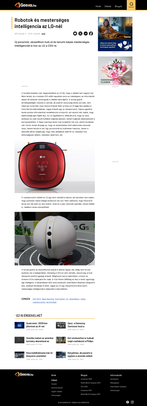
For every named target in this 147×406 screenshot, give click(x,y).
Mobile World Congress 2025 (90, 383)
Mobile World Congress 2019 (90, 394)
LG (67, 299)
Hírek (98, 6)
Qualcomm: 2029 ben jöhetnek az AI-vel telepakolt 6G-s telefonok (39, 326)
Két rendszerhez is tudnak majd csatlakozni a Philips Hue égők (81, 341)
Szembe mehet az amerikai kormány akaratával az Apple (39, 341)
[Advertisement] (115, 124)
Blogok (118, 6)
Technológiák (55, 395)
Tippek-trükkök (56, 391)
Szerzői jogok (115, 390)
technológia (51, 302)
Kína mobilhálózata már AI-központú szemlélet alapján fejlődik (39, 355)
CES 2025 (84, 387)
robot (82, 299)
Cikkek (108, 6)
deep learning (48, 299)
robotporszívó (39, 302)
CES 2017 (37, 299)
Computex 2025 (86, 379)
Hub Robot (60, 299)
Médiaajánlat (114, 383)
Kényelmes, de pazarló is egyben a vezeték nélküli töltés (80, 355)
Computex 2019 (86, 390)
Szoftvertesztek (57, 388)
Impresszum (114, 379)
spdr (43, 34)
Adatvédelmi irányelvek (118, 387)
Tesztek (54, 384)
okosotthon (74, 299)
